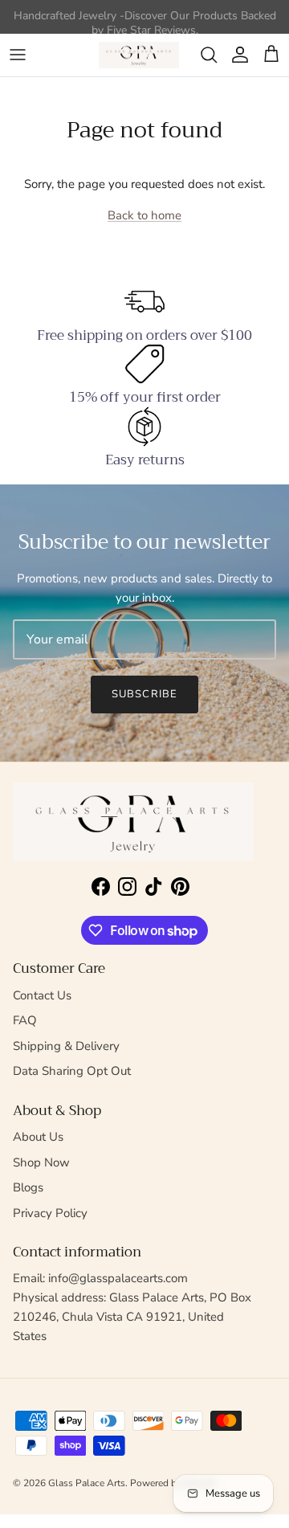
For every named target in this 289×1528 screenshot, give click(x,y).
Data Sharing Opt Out (72, 1071)
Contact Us (42, 995)
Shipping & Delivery (66, 1046)
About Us (38, 1137)
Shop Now (41, 1162)
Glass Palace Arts (86, 1483)
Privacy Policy (50, 1213)
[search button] (208, 54)
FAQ (25, 1020)
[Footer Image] (133, 822)
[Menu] (17, 54)
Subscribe (144, 694)
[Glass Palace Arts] (139, 55)
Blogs (28, 1187)
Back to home (144, 215)
